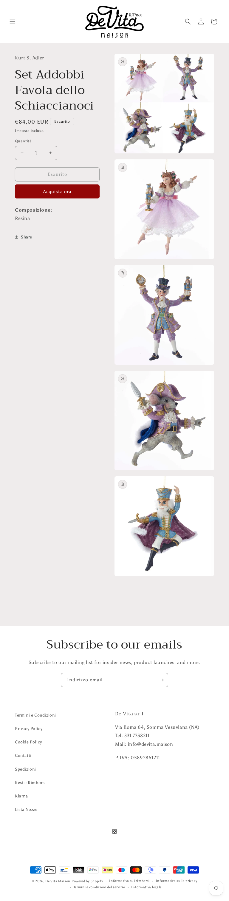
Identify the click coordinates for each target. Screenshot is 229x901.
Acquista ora (57, 191)
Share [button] (26, 237)
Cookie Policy (28, 742)
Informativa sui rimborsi (129, 881)
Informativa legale (146, 887)
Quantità (23, 141)
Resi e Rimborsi (30, 782)
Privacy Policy (28, 728)
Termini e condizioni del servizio (99, 887)
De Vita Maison (57, 881)
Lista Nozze (26, 809)
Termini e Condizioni (35, 715)
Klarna (21, 796)
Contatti (23, 755)
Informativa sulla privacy (176, 881)
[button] (12, 21)
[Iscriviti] (161, 680)
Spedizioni (25, 769)
